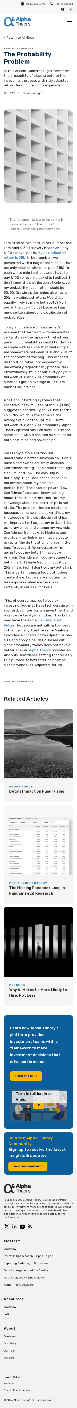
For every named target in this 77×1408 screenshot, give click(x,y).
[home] (17, 21)
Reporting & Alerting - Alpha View (26, 1263)
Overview (10, 1248)
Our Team (10, 1350)
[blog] (38, 755)
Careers (9, 1357)
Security (9, 1383)
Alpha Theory (40, 650)
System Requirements (17, 1390)
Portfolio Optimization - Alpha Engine (28, 1256)
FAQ (6, 1314)
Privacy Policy (12, 1377)
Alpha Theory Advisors (19, 1284)
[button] (69, 21)
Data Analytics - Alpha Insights (24, 1277)
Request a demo (26, 1076)
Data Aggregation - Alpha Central (26, 1270)
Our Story (10, 1343)
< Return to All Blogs (19, 37)
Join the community (28, 1166)
